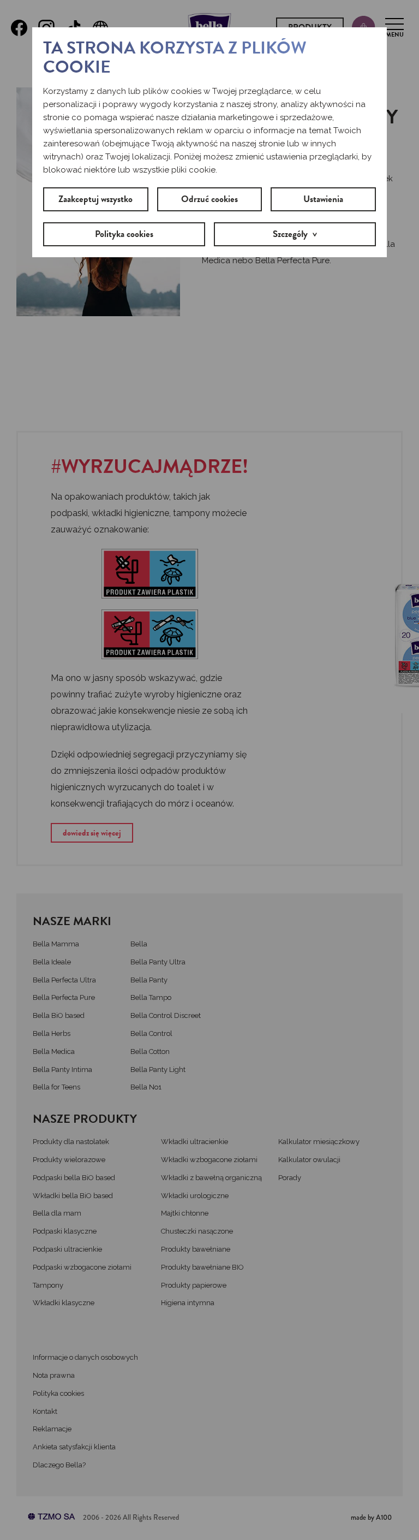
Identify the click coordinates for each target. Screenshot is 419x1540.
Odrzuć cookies (209, 199)
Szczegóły (290, 234)
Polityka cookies (124, 234)
